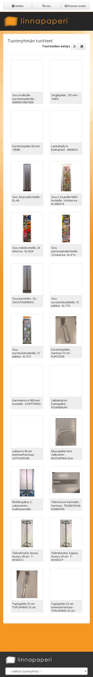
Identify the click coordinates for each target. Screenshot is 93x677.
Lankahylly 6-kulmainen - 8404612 (64, 148)
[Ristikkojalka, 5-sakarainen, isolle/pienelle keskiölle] (27, 482)
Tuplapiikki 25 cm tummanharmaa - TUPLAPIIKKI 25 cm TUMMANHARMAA (63, 609)
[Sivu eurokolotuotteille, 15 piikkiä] (66, 279)
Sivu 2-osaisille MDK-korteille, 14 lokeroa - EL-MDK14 (65, 200)
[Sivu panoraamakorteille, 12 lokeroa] (66, 228)
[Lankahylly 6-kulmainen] (66, 126)
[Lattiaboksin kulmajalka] (66, 380)
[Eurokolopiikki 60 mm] (27, 126)
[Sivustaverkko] (27, 279)
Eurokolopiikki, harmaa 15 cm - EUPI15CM (61, 353)
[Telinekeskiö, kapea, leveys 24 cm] (66, 533)
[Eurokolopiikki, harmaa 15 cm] (66, 330)
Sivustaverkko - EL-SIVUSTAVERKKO (24, 300)
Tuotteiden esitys (56, 46)
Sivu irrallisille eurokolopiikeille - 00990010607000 (24, 98)
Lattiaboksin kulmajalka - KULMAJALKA (59, 403)
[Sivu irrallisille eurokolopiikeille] (27, 75)
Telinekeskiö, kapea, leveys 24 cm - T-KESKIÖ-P (64, 556)
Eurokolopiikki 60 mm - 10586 (26, 148)
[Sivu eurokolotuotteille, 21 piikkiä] (27, 330)
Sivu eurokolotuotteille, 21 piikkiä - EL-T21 (26, 353)
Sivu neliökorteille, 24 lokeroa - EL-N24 (26, 249)
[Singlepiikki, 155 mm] (66, 75)
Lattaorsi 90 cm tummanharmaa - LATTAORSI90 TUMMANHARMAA (23, 456)
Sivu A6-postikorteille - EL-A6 (26, 198)
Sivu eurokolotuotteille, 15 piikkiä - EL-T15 (65, 302)
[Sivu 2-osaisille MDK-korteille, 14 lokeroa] (66, 177)
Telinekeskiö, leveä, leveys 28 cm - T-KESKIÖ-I (25, 556)
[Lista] (81, 46)
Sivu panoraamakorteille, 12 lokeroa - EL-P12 (64, 251)
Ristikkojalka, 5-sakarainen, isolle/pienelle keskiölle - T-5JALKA (24, 507)
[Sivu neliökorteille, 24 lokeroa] (27, 228)
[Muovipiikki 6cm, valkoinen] (66, 431)
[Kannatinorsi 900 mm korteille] (27, 380)
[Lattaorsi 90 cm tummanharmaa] (27, 431)
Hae (48, 6)
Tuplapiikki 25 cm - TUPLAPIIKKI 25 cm (24, 605)
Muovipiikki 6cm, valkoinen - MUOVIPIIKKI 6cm (62, 454)
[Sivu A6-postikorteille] (27, 177)
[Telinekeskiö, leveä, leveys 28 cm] (27, 533)
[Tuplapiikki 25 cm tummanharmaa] (66, 584)
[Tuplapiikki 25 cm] (27, 584)
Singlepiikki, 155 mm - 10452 (65, 97)
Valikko (19, 6)
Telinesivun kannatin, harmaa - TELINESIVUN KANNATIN (65, 505)
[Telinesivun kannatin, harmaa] (66, 482)
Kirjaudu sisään (76, 6)
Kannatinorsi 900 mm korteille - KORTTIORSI (26, 402)
